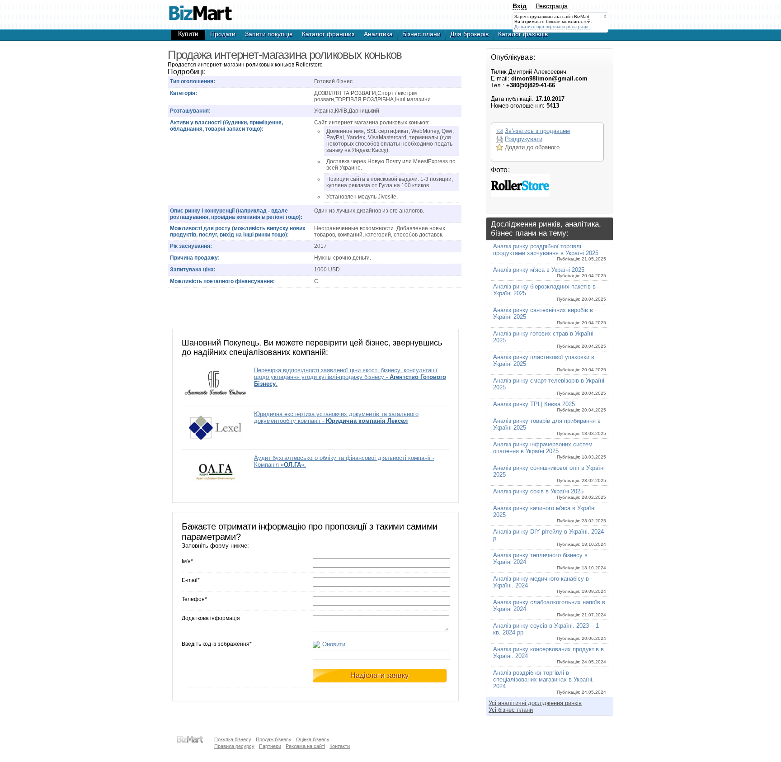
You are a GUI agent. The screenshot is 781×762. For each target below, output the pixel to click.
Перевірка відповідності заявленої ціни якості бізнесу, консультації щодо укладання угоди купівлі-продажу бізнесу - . (350, 377)
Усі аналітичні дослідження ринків (535, 703)
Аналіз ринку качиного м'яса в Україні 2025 (549, 514)
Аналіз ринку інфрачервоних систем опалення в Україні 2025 (549, 450)
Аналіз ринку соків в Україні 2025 (549, 494)
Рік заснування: (191, 246)
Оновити (333, 644)
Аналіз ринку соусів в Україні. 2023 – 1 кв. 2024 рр (549, 631)
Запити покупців (268, 34)
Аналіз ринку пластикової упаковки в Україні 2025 (549, 363)
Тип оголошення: (192, 81)
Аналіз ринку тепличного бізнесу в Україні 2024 (549, 561)
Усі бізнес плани (511, 709)
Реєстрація (552, 5)
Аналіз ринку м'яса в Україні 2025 (549, 272)
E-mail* (191, 580)
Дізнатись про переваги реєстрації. (552, 26)
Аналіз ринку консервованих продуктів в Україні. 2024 (549, 655)
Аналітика (378, 34)
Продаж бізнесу (274, 739)
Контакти (339, 746)
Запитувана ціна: (193, 269)
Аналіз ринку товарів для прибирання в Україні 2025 (549, 426)
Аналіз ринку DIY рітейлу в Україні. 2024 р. (549, 537)
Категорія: (183, 93)
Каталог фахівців (523, 34)
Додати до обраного (532, 147)
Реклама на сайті (305, 746)
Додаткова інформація (211, 618)
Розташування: (190, 111)
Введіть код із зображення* (217, 644)
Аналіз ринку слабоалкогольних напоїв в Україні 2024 (549, 608)
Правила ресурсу (234, 746)
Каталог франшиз (328, 34)
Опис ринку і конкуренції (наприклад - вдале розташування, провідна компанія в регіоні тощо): (236, 214)
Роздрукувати (523, 139)
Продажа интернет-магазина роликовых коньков (200, 9)
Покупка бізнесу (232, 739)
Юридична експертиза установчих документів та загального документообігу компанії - (336, 417)
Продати (222, 34)
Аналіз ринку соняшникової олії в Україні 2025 (549, 473)
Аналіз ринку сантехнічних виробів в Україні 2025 (549, 316)
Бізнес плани (421, 34)
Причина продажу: (195, 258)
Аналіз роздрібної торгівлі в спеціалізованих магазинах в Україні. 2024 (549, 682)
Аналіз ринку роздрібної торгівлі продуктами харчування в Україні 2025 (549, 252)
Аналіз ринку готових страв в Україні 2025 (549, 339)
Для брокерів (469, 34)
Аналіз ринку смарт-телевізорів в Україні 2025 (549, 386)
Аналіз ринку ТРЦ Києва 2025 (549, 406)
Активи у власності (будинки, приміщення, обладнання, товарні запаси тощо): (226, 125)
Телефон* (194, 599)
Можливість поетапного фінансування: (222, 281)
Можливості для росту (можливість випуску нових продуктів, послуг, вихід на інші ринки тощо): (238, 231)
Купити (188, 33)
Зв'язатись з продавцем (537, 131)
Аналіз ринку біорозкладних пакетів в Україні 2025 (549, 292)
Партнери (270, 746)
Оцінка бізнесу (312, 739)
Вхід (520, 5)
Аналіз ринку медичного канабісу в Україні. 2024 (549, 584)
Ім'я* (187, 561)
